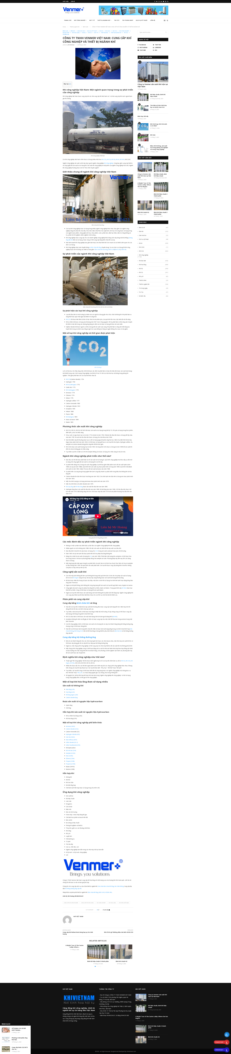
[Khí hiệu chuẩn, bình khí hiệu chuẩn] (143, 97)
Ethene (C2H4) (70, 758)
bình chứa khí (83, 603)
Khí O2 (90, 32)
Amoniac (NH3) (70, 726)
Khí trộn (152, 135)
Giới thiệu (66, 1)
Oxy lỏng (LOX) (70, 692)
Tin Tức (116, 20)
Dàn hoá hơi (81, 31)
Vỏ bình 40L (66, 34)
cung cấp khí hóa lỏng (87, 902)
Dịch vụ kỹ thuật (92, 31)
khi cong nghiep (101, 902)
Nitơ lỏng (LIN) (70, 689)
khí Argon (75, 578)
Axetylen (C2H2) (70, 753)
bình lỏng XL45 (78, 631)
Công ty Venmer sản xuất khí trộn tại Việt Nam (153, 85)
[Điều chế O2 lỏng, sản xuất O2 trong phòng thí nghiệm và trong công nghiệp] (143, 148)
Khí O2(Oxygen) (70, 390)
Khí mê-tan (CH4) (71, 750)
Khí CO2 (68, 319)
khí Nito (124, 588)
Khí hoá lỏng (76, 32)
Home (64, 27)
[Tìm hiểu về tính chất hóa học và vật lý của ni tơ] (143, 108)
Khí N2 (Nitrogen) (71, 384)
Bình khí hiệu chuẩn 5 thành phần (98, 961)
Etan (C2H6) (69, 756)
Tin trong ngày (127, 20)
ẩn (70, 84)
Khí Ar (101, 31)
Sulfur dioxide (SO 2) (72, 742)
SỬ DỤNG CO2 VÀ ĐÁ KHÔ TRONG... (19, 1029)
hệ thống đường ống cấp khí (73, 888)
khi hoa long (112, 902)
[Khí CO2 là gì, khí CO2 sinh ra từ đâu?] (143, 126)
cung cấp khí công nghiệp (71, 902)
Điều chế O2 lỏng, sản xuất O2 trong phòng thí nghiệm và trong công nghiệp (159, 147)
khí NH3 (122, 159)
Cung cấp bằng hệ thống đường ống (79, 637)
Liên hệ (73, 1)
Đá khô (115, 616)
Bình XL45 (85, 27)
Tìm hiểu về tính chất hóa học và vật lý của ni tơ (158, 106)
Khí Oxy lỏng (69, 486)
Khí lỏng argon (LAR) (72, 695)
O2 (91, 556)
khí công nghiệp (108, 163)
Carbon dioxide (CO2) (72, 729)
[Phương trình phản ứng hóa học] (6, 1039)
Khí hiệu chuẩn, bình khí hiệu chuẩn (157, 95)
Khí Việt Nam (71, 45)
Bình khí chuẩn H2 (121, 961)
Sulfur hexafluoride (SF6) (73, 745)
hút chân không (119, 886)
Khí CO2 (115, 31)
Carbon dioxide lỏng (72, 697)
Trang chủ (67, 20)
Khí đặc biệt (66, 32)
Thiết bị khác (104, 32)
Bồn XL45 (117, 249)
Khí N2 (84, 32)
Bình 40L (124, 249)
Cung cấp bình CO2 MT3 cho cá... (20, 1048)
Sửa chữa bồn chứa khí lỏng (106, 886)
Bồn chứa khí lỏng (93, 892)
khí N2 (113, 159)
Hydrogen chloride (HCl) (73, 734)
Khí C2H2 (107, 31)
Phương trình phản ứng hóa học (19, 1038)
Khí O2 (123, 661)
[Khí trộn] (143, 137)
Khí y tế (80, 672)
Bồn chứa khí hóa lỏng (101, 249)
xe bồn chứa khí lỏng (95, 247)
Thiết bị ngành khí (103, 20)
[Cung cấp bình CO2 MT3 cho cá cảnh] (6, 1049)
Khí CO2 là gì (98, 367)
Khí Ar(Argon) (70, 417)
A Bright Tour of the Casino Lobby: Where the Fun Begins (144, 184)
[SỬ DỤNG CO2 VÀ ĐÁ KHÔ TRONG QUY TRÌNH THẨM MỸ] (6, 1030)
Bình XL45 (111, 249)
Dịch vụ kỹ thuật (142, 20)
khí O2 (109, 159)
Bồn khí (73, 31)
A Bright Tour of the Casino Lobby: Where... (74, 946)
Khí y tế (92, 20)
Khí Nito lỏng (79, 486)
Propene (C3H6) (70, 764)
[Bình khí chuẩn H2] (121, 952)
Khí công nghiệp (79, 20)
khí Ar (117, 159)
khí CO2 (104, 159)
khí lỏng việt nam (124, 902)
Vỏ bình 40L (108, 892)
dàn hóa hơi (118, 631)
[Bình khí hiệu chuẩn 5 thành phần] (98, 952)
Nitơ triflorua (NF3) (71, 740)
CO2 (96, 551)
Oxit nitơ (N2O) (70, 737)
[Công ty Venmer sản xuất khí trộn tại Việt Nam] (153, 72)
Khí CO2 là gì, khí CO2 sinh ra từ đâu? (158, 125)
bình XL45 (102, 892)
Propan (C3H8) (70, 761)
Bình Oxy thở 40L (143, 116)
